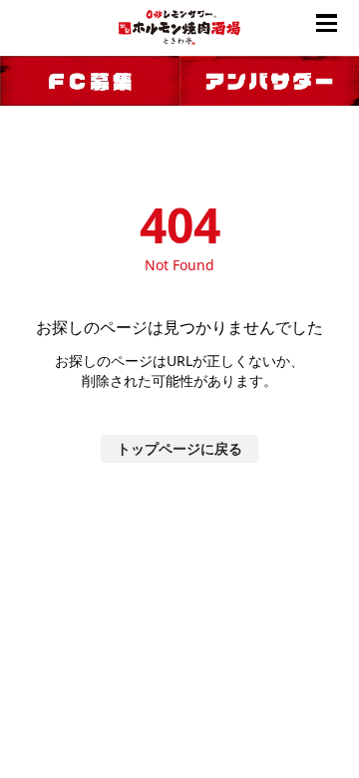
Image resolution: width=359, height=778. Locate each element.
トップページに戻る (179, 448)
